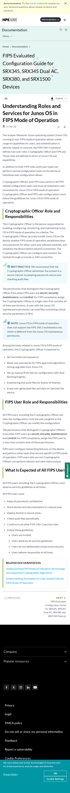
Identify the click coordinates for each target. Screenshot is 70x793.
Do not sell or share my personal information (34, 732)
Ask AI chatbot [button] (36, 3)
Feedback (11, 740)
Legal (8, 714)
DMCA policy (13, 723)
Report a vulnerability (18, 749)
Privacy (9, 705)
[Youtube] (35, 687)
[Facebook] (6, 687)
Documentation (14, 30)
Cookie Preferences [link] (18, 758)
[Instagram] (21, 687)
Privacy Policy (10, 774)
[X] (14, 687)
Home (6, 46)
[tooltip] (52, 99)
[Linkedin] (28, 687)
